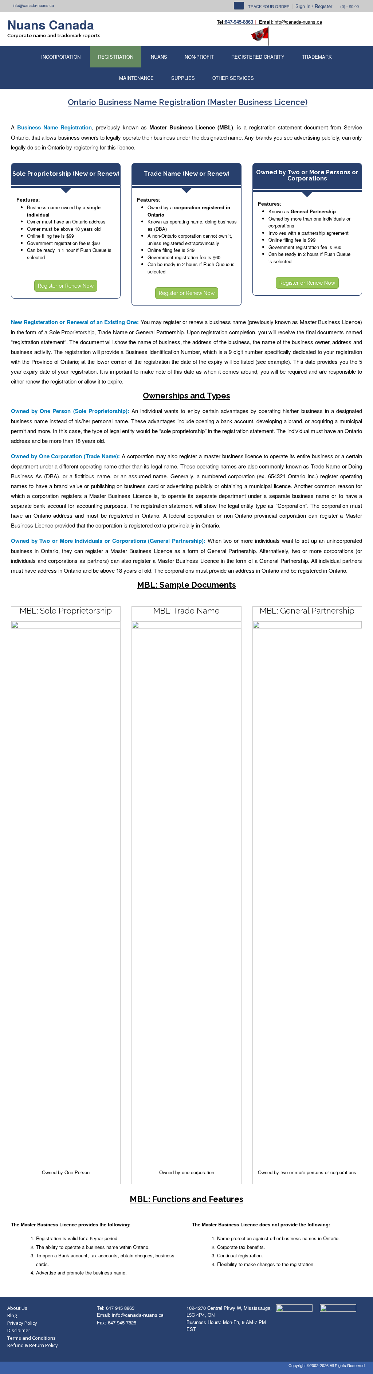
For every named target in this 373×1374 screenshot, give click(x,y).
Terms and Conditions (31, 1338)
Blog (12, 1315)
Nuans (159, 56)
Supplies (183, 77)
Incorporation (61, 56)
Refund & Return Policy (32, 1345)
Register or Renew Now (66, 286)
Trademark (317, 56)
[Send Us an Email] (9, 5)
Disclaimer (18, 1330)
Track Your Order (269, 6)
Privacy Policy (22, 1323)
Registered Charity (257, 56)
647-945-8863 (239, 21)
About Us (17, 1308)
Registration (115, 56)
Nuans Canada (50, 24)
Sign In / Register (313, 6)
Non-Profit (199, 56)
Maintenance (136, 77)
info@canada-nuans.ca (138, 1315)
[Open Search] (239, 5)
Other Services (233, 77)
